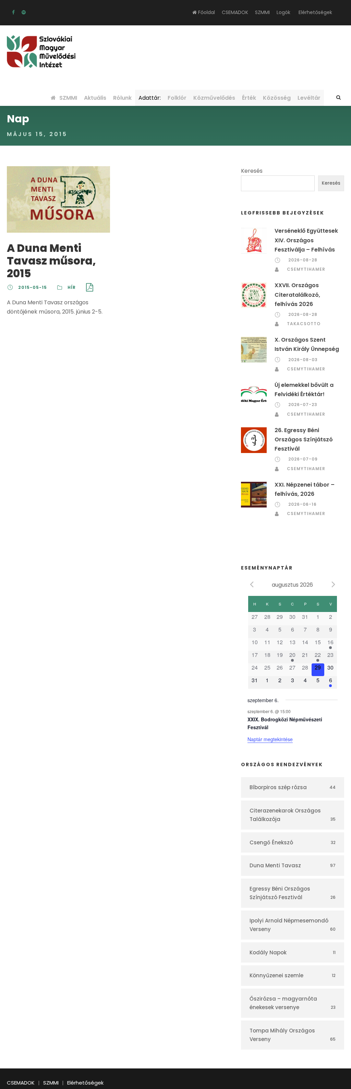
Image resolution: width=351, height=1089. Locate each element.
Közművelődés (214, 98)
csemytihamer (306, 269)
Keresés (252, 171)
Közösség (277, 98)
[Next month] (333, 584)
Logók (283, 12)
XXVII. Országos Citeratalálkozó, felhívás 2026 (297, 294)
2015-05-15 (32, 287)
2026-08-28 (302, 260)
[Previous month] (251, 584)
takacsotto (303, 324)
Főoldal (206, 12)
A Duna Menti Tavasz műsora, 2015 (51, 261)
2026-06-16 (302, 504)
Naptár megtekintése (270, 739)
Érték (249, 98)
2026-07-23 (302, 404)
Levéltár (309, 98)
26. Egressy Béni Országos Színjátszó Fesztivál (304, 439)
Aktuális (95, 98)
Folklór (177, 98)
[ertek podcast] (24, 12)
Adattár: (149, 98)
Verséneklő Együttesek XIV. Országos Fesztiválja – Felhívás (306, 240)
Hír (72, 287)
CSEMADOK (235, 12)
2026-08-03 (303, 360)
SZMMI (262, 12)
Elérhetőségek (315, 12)
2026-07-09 (303, 459)
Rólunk (122, 98)
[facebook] (13, 12)
